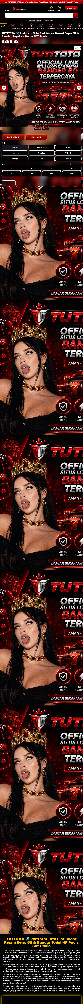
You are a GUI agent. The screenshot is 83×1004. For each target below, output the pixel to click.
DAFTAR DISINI (13, 137)
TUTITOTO (7, 951)
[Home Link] (20, 9)
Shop (7, 10)
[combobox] (39, 15)
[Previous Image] (4, 88)
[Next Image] (79, 88)
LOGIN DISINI (36, 137)
